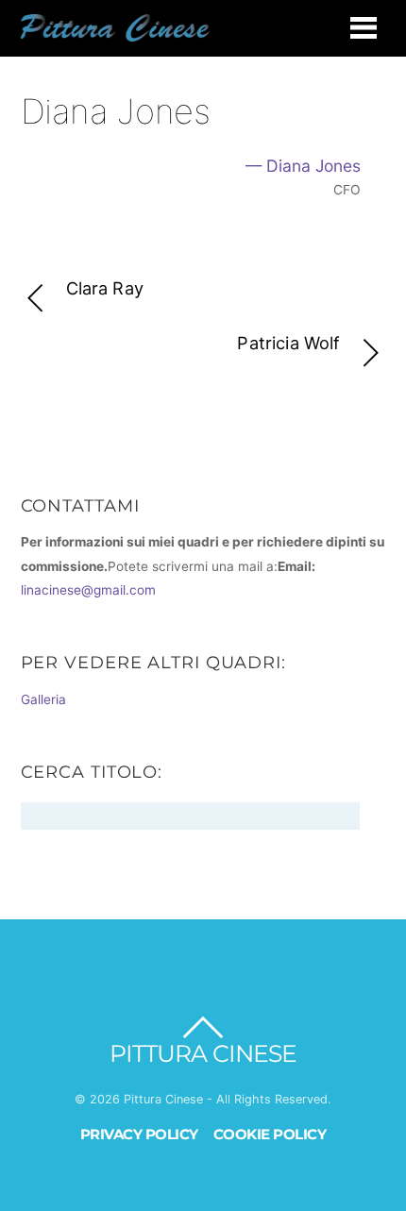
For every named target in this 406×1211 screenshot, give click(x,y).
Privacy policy (139, 1134)
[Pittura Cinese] (115, 33)
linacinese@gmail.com (88, 589)
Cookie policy (270, 1134)
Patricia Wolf (288, 342)
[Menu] (363, 27)
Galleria (43, 699)
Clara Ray (105, 288)
